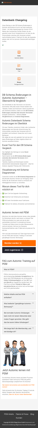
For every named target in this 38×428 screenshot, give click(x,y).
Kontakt (19, 418)
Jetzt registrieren (12, 250)
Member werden (12, 243)
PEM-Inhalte (9, 414)
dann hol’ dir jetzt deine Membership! (20, 394)
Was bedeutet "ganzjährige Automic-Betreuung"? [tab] (17, 305)
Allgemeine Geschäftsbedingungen (26, 424)
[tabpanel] (19, 281)
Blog (32, 414)
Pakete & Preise (22, 414)
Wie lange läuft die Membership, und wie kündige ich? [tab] (17, 330)
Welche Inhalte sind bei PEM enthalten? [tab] (14, 295)
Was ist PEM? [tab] (9, 269)
